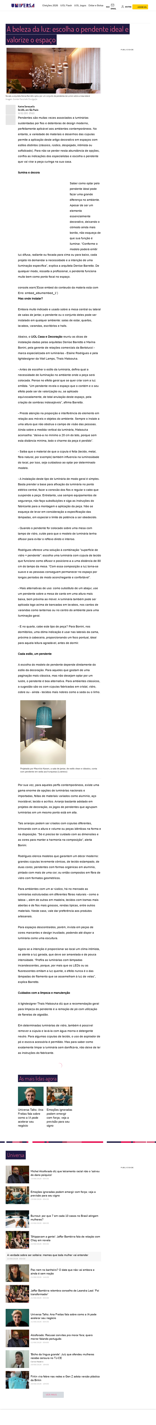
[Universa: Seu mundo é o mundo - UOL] (22, 5)
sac (108, 7)
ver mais (51, 1394)
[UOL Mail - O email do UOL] (115, 7)
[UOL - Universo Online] (37, 5)
